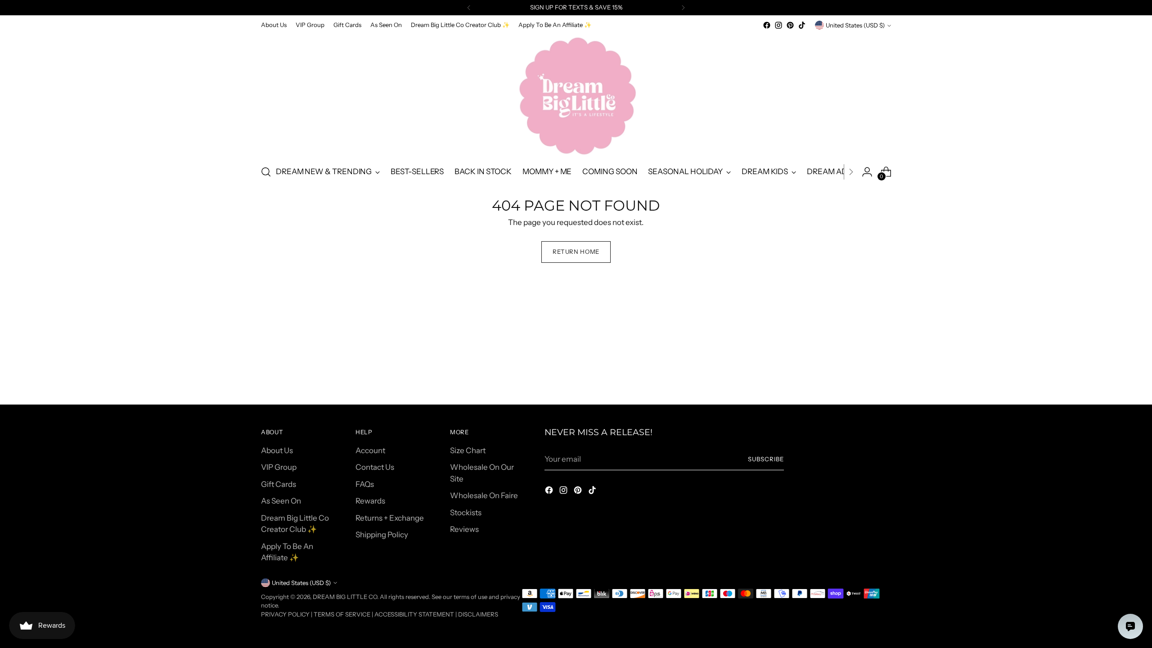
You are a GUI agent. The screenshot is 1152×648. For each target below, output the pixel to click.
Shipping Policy (382, 534)
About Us (277, 450)
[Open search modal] (266, 172)
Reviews (464, 529)
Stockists (466, 512)
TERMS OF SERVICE (342, 614)
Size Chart (468, 450)
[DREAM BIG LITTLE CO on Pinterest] (790, 25)
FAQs (365, 484)
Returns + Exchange (390, 517)
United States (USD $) (855, 25)
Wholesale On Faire (484, 495)
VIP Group (279, 467)
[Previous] (469, 7)
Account (370, 450)
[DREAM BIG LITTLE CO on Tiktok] (802, 25)
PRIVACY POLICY (285, 614)
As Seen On (281, 500)
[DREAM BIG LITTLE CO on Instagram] (778, 25)
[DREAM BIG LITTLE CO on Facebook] (767, 25)
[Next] (683, 7)
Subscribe (766, 459)
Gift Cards (278, 484)
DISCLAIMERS (478, 614)
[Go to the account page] (867, 172)
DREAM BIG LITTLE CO (345, 596)
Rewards (370, 500)
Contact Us (375, 467)
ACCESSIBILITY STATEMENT (414, 614)
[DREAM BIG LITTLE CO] (576, 94)
